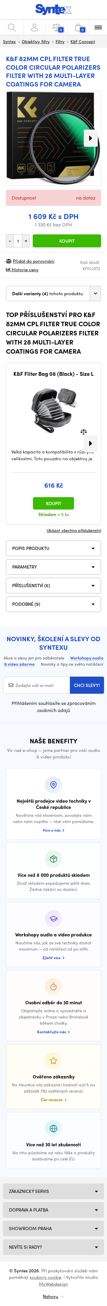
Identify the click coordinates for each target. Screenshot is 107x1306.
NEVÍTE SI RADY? (25, 1247)
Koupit (67, 241)
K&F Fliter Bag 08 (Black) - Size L (53, 373)
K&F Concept (82, 41)
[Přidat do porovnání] (84, 431)
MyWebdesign (53, 1284)
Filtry (60, 41)
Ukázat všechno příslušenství (74, 530)
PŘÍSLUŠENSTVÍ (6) (31, 585)
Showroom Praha (30, 1228)
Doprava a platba (28, 1210)
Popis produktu (30, 548)
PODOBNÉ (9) (26, 604)
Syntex (9, 41)
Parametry (24, 567)
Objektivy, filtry (36, 41)
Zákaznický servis (29, 1191)
